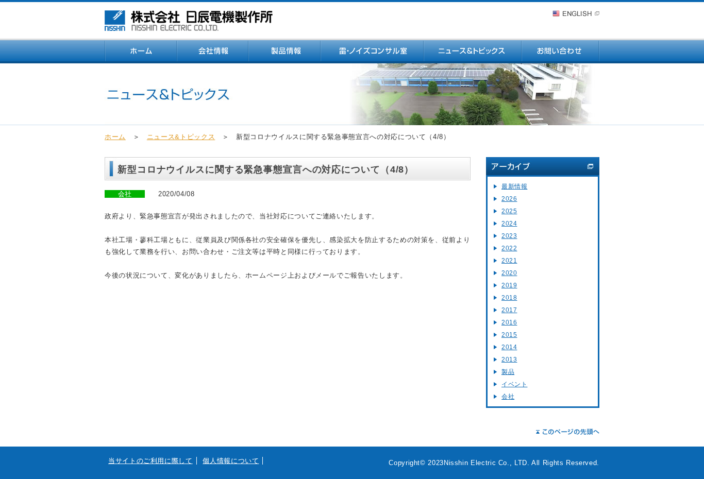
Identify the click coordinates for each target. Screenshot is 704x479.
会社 (507, 396)
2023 (509, 235)
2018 (509, 297)
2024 (509, 223)
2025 (509, 211)
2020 (509, 273)
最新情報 (514, 186)
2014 (509, 347)
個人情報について (231, 461)
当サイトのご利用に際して (150, 461)
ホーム (115, 137)
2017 (509, 310)
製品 (507, 371)
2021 (509, 260)
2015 (509, 334)
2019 (509, 285)
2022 (509, 248)
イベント (514, 384)
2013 (509, 359)
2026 (509, 198)
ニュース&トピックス (181, 137)
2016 (509, 322)
